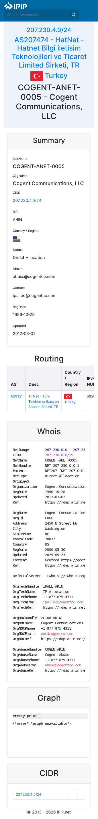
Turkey (55, 75)
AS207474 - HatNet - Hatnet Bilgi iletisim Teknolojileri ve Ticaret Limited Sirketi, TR (49, 52)
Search (73, 14)
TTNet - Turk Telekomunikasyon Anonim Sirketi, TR (43, 401)
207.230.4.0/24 (49, 30)
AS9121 (17, 396)
